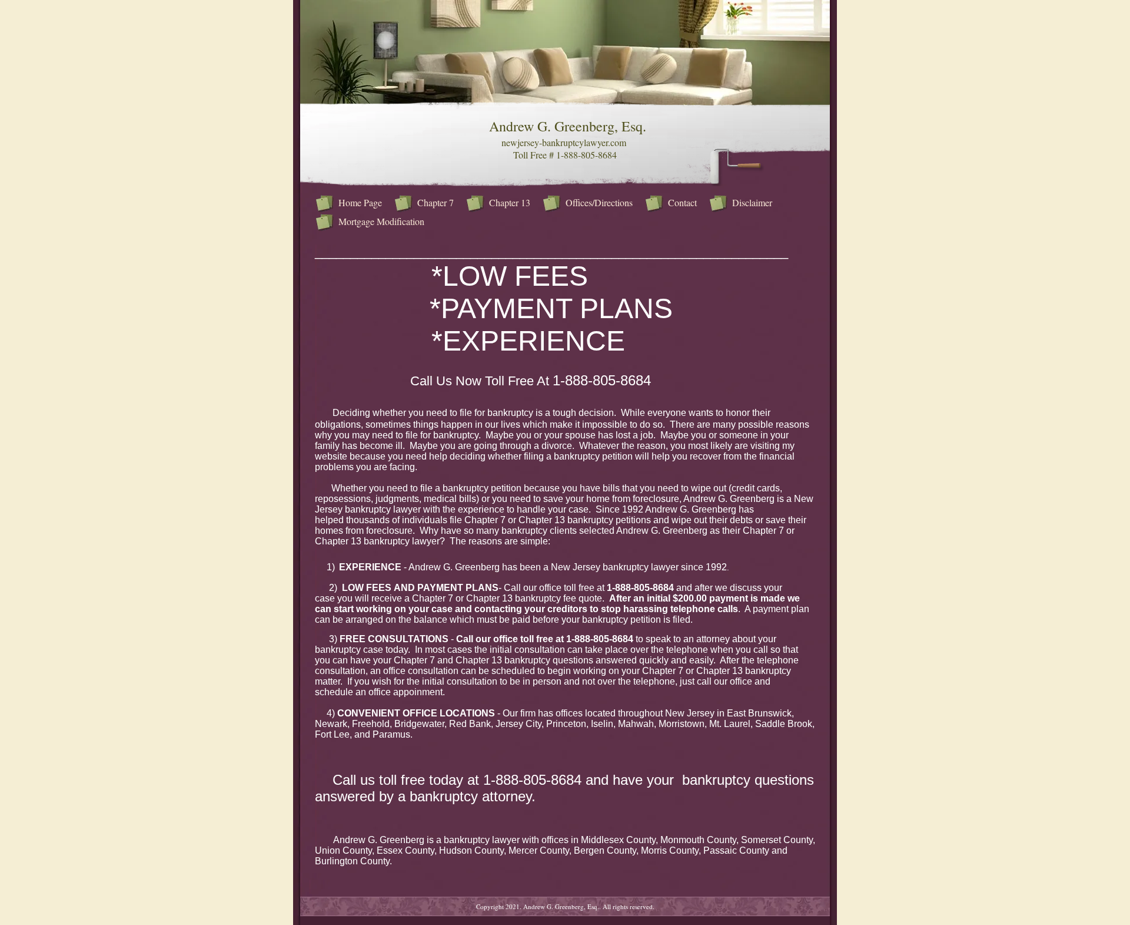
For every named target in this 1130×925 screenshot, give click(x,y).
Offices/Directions (599, 202)
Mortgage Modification (381, 221)
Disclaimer (752, 202)
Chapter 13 (509, 202)
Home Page (360, 202)
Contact (682, 202)
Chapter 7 (435, 202)
